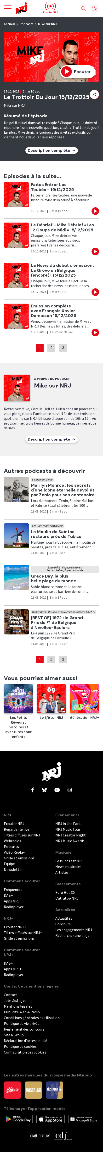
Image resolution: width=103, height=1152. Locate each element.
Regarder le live (16, 829)
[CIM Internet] (40, 1135)
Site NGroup (14, 1035)
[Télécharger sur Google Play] (18, 1119)
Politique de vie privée (22, 1023)
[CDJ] (63, 1135)
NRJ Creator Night (70, 835)
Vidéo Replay (14, 852)
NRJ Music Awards (70, 841)
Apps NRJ (11, 901)
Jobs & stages (15, 1000)
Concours (63, 924)
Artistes (62, 872)
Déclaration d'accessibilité (25, 1040)
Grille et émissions (19, 858)
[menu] (7, 8)
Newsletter (13, 869)
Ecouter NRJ (14, 823)
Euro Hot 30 (65, 892)
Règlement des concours (24, 1029)
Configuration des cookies (25, 1052)
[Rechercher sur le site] (83, 9)
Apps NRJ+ (13, 969)
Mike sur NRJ (47, 24)
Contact (10, 995)
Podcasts (26, 24)
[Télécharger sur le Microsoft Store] (84, 1119)
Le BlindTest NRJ (69, 861)
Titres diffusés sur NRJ (22, 835)
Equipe (9, 864)
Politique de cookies (20, 1046)
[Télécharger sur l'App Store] (50, 1119)
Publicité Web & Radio (22, 1012)
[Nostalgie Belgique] (33, 1089)
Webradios (12, 841)
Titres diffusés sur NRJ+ (23, 932)
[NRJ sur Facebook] (32, 790)
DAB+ (8, 895)
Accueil (9, 24)
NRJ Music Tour (67, 829)
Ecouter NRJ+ (15, 927)
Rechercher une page (72, 935)
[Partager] (94, 94)
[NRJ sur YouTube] (57, 790)
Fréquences (13, 889)
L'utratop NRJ (66, 898)
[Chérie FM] (12, 1089)
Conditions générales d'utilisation (32, 1018)
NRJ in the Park (67, 823)
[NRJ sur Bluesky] (44, 790)
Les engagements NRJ (73, 930)
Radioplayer (13, 907)
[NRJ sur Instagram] (70, 790)
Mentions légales (18, 1006)
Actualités (63, 918)
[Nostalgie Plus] (54, 1089)
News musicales (68, 866)
